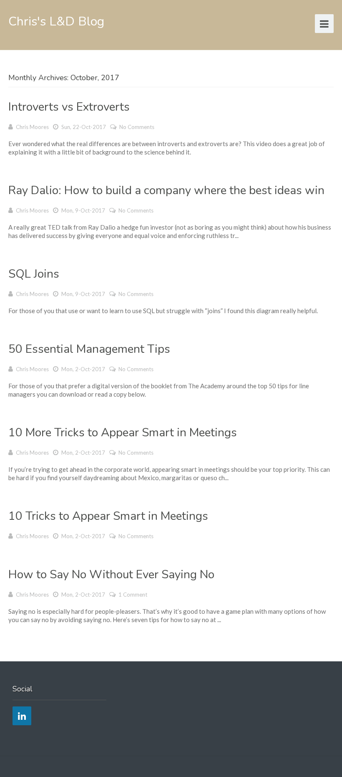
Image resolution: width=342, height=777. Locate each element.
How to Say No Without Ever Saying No (111, 574)
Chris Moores (32, 127)
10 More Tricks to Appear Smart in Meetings (122, 432)
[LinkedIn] (22, 715)
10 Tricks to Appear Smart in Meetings (108, 516)
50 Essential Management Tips (89, 349)
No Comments (136, 127)
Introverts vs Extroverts (69, 107)
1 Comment (132, 594)
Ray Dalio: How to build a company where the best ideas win (166, 190)
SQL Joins (33, 274)
